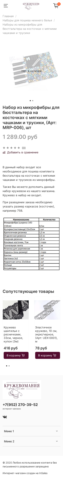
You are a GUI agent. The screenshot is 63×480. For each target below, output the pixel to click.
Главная (8, 16)
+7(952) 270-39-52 (20, 404)
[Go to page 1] (6, 365)
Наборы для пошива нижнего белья (27, 20)
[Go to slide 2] (32, 100)
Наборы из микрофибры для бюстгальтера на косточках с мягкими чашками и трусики (30, 29)
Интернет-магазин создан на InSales (25, 473)
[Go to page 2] (9, 365)
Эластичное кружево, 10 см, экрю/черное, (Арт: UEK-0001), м (46, 334)
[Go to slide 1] (30, 100)
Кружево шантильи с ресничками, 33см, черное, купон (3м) (13, 334)
